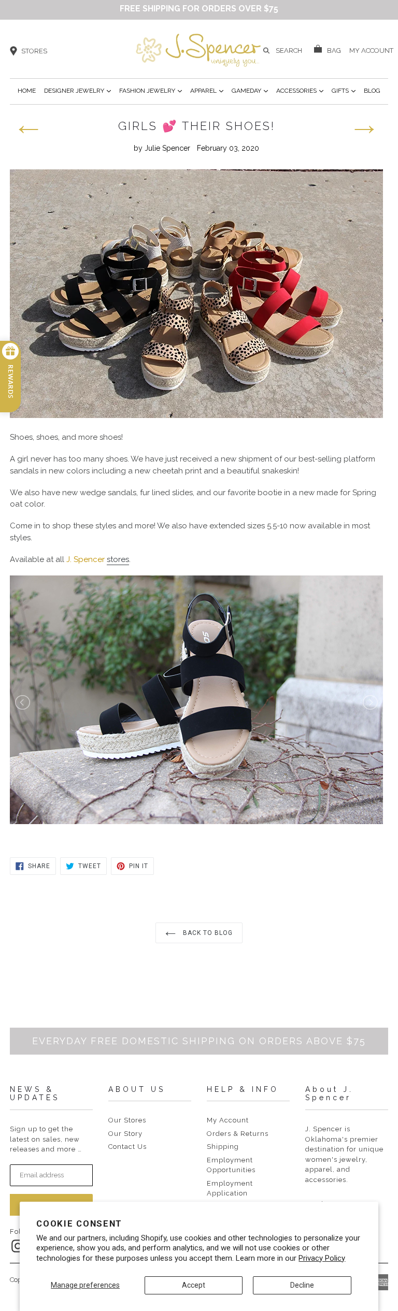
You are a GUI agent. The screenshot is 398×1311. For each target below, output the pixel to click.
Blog (372, 90)
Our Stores (127, 1120)
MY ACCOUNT (371, 49)
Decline (302, 1285)
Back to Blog (206, 933)
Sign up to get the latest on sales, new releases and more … (46, 1139)
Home (27, 90)
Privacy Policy (321, 1258)
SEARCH (289, 50)
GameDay (250, 90)
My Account (228, 1120)
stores (118, 559)
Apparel (206, 90)
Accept (193, 1285)
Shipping (223, 1146)
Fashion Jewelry (150, 90)
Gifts (344, 90)
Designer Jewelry (77, 90)
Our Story (125, 1133)
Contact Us (127, 1146)
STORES (34, 51)
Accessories (299, 90)
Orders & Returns (237, 1133)
